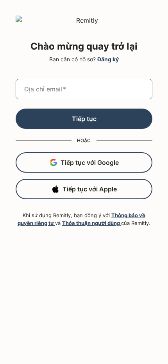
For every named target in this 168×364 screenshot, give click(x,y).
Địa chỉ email (45, 89)
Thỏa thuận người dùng (91, 223)
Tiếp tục (84, 119)
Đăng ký (108, 59)
